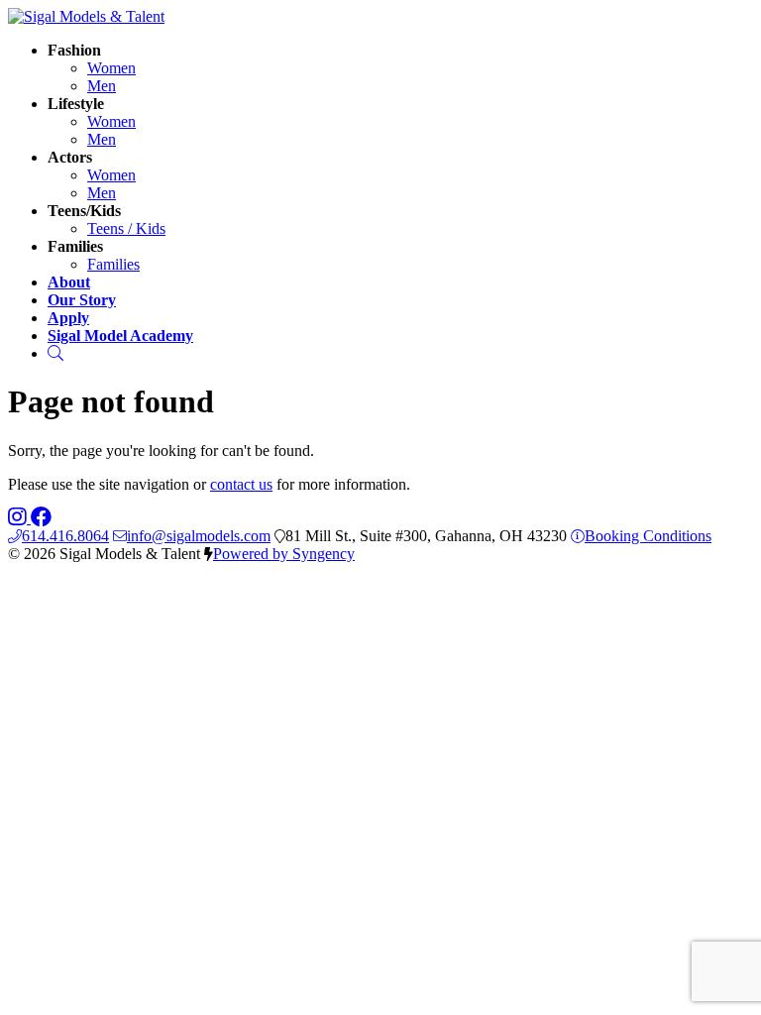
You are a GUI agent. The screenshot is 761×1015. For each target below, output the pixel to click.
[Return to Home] (86, 16)
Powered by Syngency (284, 553)
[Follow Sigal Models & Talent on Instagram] (19, 517)
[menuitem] (111, 67)
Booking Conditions (648, 535)
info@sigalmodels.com (199, 535)
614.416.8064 (65, 535)
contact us (241, 484)
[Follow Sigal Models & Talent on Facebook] (41, 517)
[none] (74, 50)
